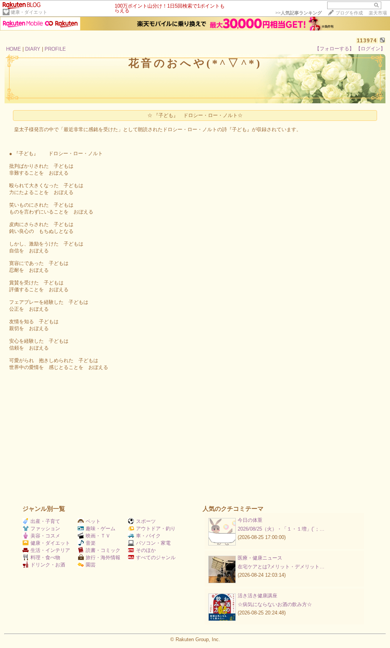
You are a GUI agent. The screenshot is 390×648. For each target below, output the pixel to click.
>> (298, 13)
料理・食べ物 (45, 557)
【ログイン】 (370, 48)
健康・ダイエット (29, 12)
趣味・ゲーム (100, 528)
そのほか (146, 550)
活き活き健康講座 (257, 595)
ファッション (45, 528)
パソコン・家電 (153, 543)
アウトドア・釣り (156, 528)
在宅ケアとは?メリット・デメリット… (281, 566)
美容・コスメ (45, 536)
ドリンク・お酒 (47, 565)
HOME (13, 49)
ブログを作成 (349, 13)
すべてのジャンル (156, 557)
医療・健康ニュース (260, 558)
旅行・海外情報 (103, 557)
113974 (367, 40)
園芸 (91, 565)
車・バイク (148, 536)
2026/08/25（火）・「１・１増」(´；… (281, 529)
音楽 (91, 543)
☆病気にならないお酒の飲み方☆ (275, 604)
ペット (93, 521)
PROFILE (55, 49)
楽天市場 (378, 13)
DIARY (32, 49)
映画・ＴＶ (98, 536)
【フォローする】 (334, 48)
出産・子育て (45, 521)
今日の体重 (250, 520)
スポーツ (146, 521)
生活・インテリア (50, 550)
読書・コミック (103, 550)
